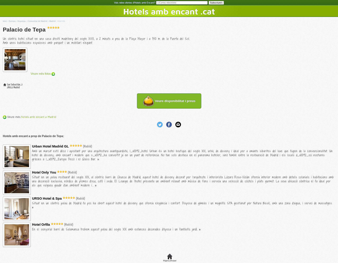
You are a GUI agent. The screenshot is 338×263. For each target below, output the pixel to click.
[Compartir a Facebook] (169, 127)
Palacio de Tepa (24, 29)
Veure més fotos (41, 73)
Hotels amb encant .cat (169, 11)
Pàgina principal (169, 261)
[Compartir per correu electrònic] (178, 127)
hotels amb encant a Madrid (38, 116)
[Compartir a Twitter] (160, 127)
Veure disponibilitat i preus (174, 101)
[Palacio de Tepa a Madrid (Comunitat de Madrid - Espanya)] (16, 166)
